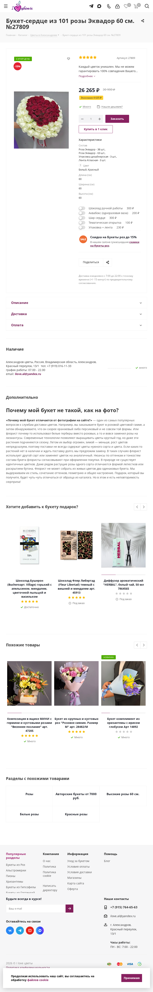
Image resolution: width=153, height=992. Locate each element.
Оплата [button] (17, 325)
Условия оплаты (78, 866)
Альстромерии (16, 870)
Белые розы (29, 814)
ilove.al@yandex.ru (28, 374)
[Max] (98, 4)
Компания (51, 854)
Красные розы (76, 814)
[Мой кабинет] (117, 6)
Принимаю (132, 978)
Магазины (74, 878)
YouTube (30, 930)
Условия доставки (79, 872)
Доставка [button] (19, 314)
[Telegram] (90, 4)
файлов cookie (37, 980)
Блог (107, 861)
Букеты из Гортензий (20, 893)
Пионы (10, 876)
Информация (77, 854)
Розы (29, 794)
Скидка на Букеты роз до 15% (113, 237)
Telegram (20, 930)
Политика (49, 866)
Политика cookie (49, 874)
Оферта (72, 889)
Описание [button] (19, 303)
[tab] (76, 302)
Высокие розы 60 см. (123, 794)
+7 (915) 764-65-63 (123, 907)
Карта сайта (75, 883)
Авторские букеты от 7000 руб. (76, 796)
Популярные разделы (16, 856)
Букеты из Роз (15, 865)
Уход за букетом (78, 861)
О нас (47, 861)
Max (40, 930)
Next (143, 507)
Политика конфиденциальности (28, 967)
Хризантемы (14, 881)
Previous (137, 507)
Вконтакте (10, 930)
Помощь (110, 854)
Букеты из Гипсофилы (21, 887)
